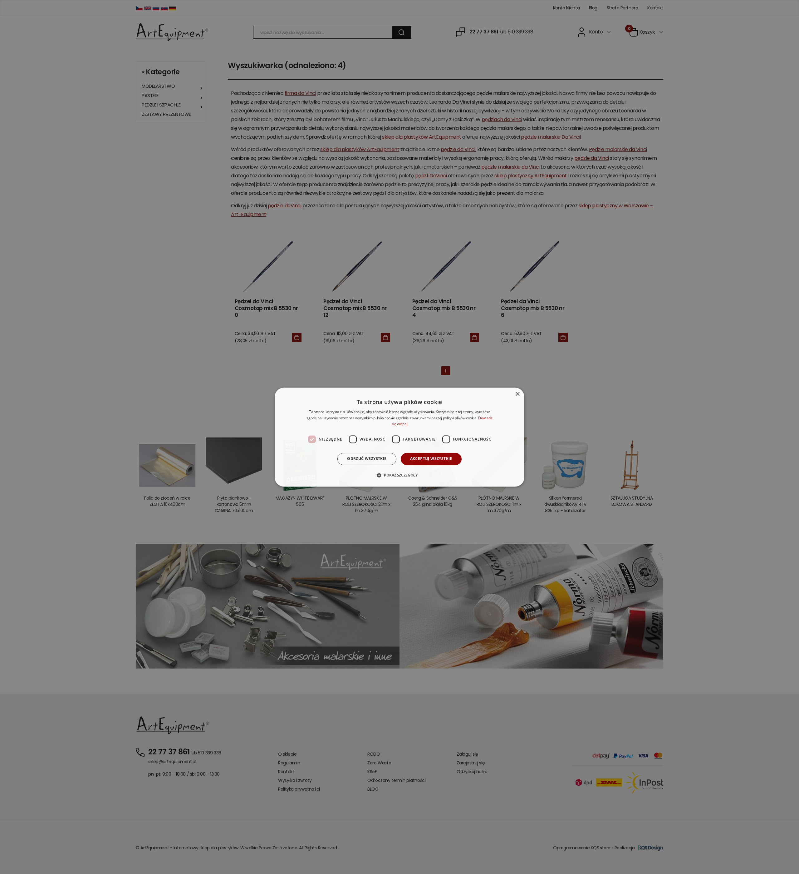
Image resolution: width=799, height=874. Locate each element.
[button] (399, 475)
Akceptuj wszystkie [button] (431, 459)
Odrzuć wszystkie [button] (366, 459)
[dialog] (399, 437)
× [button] (517, 394)
